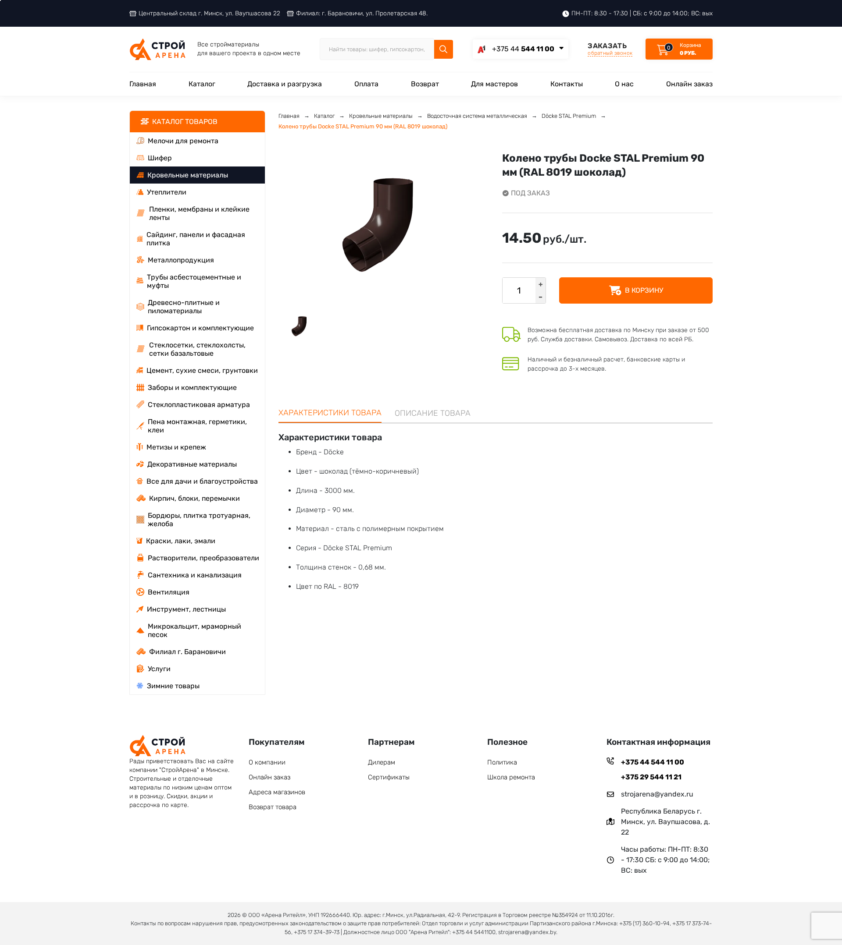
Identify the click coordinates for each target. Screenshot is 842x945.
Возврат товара (272, 807)
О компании (267, 762)
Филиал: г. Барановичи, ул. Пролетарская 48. (362, 13)
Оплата (366, 84)
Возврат (425, 84)
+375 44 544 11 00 (652, 762)
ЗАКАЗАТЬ (610, 49)
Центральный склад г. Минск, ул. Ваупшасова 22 (209, 13)
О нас (624, 84)
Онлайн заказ (689, 84)
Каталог (202, 84)
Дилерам (381, 762)
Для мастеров (494, 84)
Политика (502, 762)
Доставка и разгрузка (284, 84)
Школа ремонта (511, 777)
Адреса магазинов (277, 792)
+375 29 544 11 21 (651, 777)
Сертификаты (389, 777)
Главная (142, 84)
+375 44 (523, 49)
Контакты (566, 84)
